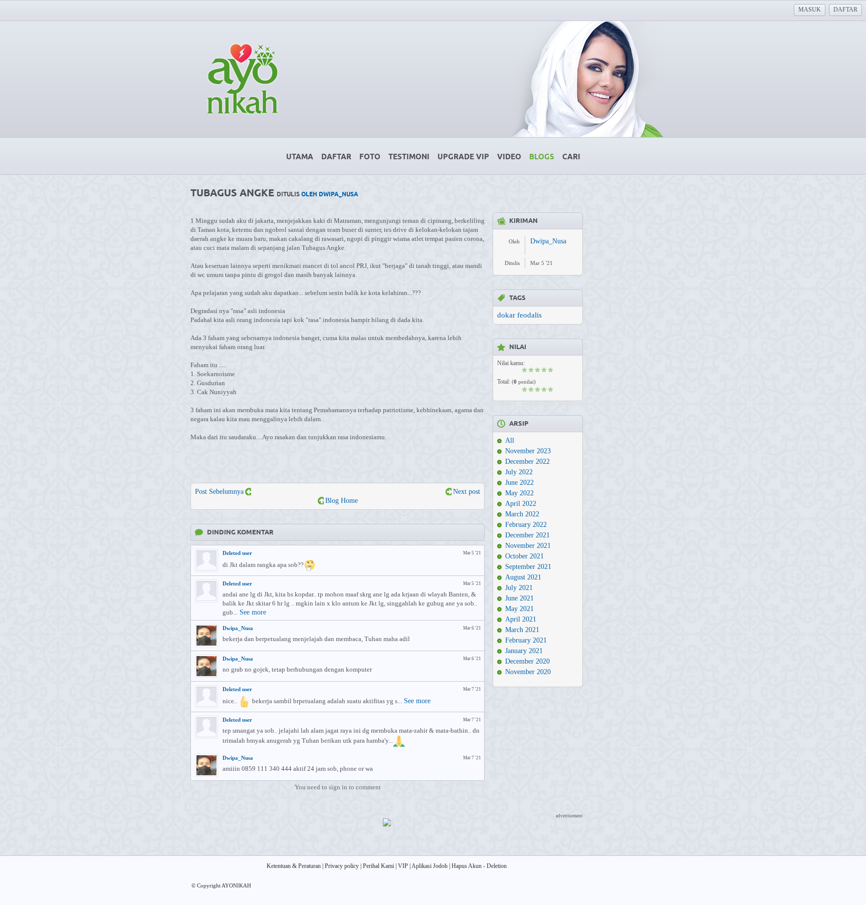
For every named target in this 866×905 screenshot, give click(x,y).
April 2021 (520, 619)
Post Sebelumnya (219, 491)
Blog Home (341, 500)
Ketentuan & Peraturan (294, 865)
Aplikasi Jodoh (429, 865)
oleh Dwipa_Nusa (329, 194)
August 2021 (523, 577)
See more (253, 612)
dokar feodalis (519, 315)
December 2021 (527, 535)
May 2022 (519, 493)
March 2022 (522, 514)
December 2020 (527, 661)
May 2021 (519, 609)
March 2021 (522, 630)
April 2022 (520, 503)
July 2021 (519, 587)
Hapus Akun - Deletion (479, 865)
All (509, 440)
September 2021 (528, 566)
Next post (466, 491)
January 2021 (524, 651)
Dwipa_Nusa (238, 628)
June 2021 (519, 598)
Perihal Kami (378, 865)
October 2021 (524, 556)
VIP (403, 865)
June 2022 (519, 482)
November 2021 (528, 545)
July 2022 (519, 472)
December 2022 (527, 461)
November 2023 (528, 451)
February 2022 (526, 524)
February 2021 (526, 640)
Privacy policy (342, 865)
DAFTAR (845, 9)
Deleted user (237, 553)
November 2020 (528, 672)
